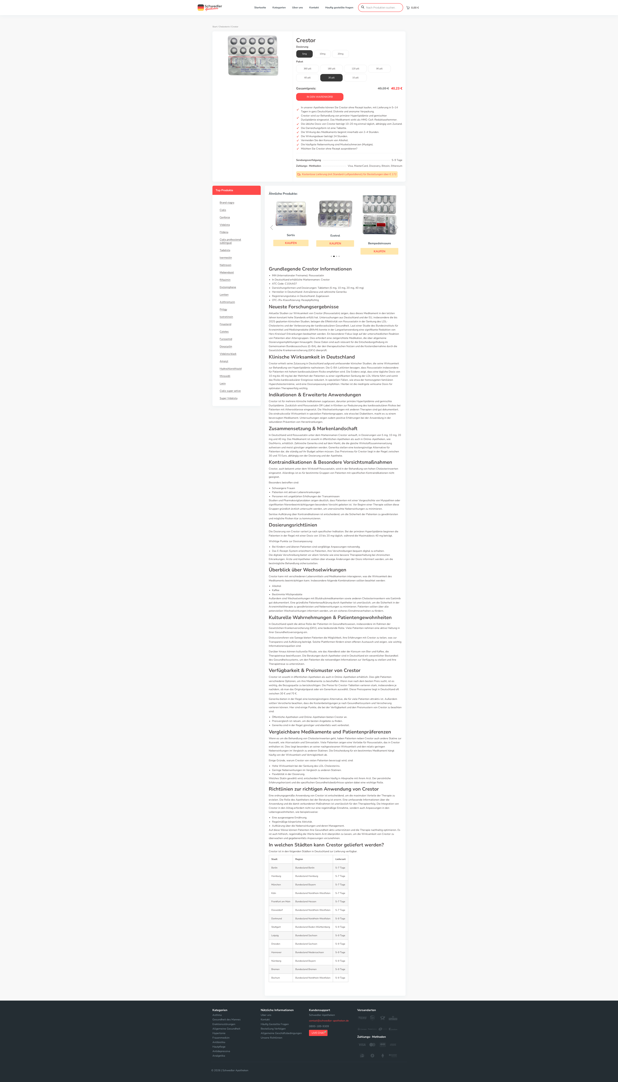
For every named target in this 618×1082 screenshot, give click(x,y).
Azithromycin (227, 302)
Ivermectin (226, 257)
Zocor (379, 235)
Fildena (224, 232)
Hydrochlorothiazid (231, 368)
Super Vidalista (228, 398)
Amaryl (224, 361)
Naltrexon (225, 265)
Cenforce (225, 217)
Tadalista (225, 250)
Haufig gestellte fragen (339, 7)
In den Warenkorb (320, 97)
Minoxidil (225, 376)
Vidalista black (228, 354)
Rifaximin (225, 280)
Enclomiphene (228, 287)
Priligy (223, 309)
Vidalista (225, 225)
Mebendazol (227, 272)
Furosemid (226, 339)
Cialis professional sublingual (230, 241)
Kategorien (279, 7)
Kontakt (314, 7)
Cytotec (224, 331)
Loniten (224, 294)
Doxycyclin (226, 346)
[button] (291, 243)
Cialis (223, 210)
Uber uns (297, 7)
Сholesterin (224, 26)
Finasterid (225, 324)
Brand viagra (227, 202)
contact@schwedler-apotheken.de (329, 1020)
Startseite (260, 7)
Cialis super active (230, 391)
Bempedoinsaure (335, 243)
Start (214, 26)
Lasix (223, 383)
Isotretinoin (226, 317)
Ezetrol (291, 235)
